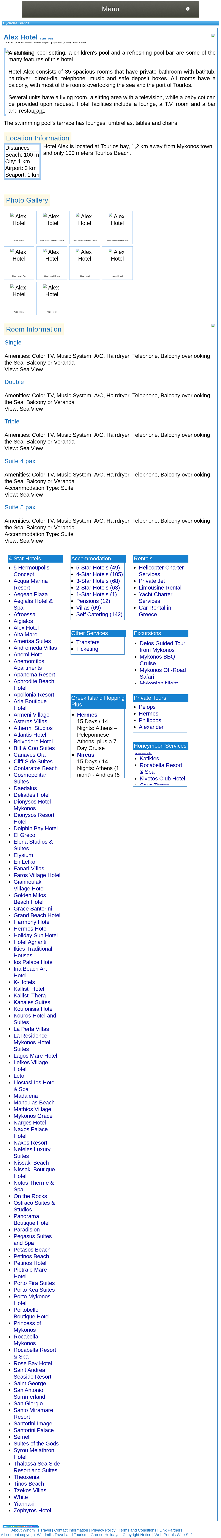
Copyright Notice (137, 1535)
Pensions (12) (93, 601)
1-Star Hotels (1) (96, 594)
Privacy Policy (103, 1530)
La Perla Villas (31, 1029)
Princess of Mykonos (27, 1326)
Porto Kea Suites (34, 1289)
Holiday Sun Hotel (36, 935)
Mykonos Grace (33, 1116)
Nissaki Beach (31, 1162)
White (21, 1497)
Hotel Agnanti (30, 942)
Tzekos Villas (30, 1490)
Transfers (87, 642)
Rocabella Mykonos (26, 1339)
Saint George (30, 1383)
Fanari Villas (29, 868)
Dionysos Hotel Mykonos (32, 804)
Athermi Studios (33, 728)
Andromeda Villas (35, 648)
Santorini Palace (34, 1430)
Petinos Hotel (30, 1263)
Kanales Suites (32, 1002)
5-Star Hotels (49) (98, 567)
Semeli (22, 1437)
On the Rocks (30, 1196)
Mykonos (57, 42)
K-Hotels (24, 982)
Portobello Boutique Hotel (32, 1313)
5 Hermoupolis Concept (31, 570)
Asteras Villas (30, 721)
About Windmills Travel (31, 1530)
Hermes (87, 714)
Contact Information (71, 1530)
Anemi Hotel (29, 654)
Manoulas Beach (34, 1102)
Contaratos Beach (36, 768)
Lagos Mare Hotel (35, 1055)
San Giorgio (28, 1403)
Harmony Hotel (32, 922)
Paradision (27, 1229)
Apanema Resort (34, 674)
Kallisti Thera (30, 995)
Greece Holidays (105, 1535)
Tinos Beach (29, 1483)
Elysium (23, 855)
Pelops (147, 707)
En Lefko (24, 862)
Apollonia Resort (34, 694)
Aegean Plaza (31, 594)
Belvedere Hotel (33, 741)
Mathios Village (32, 1109)
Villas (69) (88, 607)
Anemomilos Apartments (29, 664)
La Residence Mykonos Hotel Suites (32, 1042)
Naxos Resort (30, 1142)
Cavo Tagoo (154, 785)
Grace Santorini (33, 908)
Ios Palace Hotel (34, 962)
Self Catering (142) (99, 614)
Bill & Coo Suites (34, 748)
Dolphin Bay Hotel (36, 828)
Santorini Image (33, 1423)
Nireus (85, 755)
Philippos (150, 720)
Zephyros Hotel (32, 1510)
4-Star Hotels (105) (99, 574)
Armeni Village (31, 714)
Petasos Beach (32, 1249)
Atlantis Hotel (30, 734)
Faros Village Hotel (37, 875)
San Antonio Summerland (29, 1393)
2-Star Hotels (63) (98, 587)
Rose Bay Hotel (33, 1363)
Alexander (151, 727)
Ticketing (87, 649)
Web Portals (166, 1535)
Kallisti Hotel (29, 989)
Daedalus (25, 788)
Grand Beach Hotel (37, 915)
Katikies (149, 758)
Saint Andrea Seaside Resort (32, 1373)
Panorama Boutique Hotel (32, 1219)
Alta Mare (25, 634)
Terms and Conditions (137, 1530)
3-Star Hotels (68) (98, 581)
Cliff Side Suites (33, 761)
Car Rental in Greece (155, 611)
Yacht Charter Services (155, 597)
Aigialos (23, 621)
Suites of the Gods (36, 1443)
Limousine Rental (160, 587)
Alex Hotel (26, 627)
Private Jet (152, 581)
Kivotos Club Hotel (162, 778)
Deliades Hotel (32, 795)
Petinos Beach (31, 1256)
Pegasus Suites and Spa (33, 1239)
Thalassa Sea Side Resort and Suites (37, 1467)
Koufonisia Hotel (34, 1009)
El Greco (24, 835)
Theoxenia (26, 1477)
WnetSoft (185, 1535)
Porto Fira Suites (34, 1283)
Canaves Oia (30, 755)
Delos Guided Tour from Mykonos (162, 646)
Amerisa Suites (32, 641)
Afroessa (24, 614)
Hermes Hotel (31, 928)
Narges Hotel (30, 1122)
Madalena (26, 1096)
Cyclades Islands (16, 23)
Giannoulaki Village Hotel (29, 885)
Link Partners (170, 1530)
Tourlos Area (79, 42)
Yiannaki (24, 1503)
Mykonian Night (159, 683)
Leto (19, 1076)
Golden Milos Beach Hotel (30, 898)
